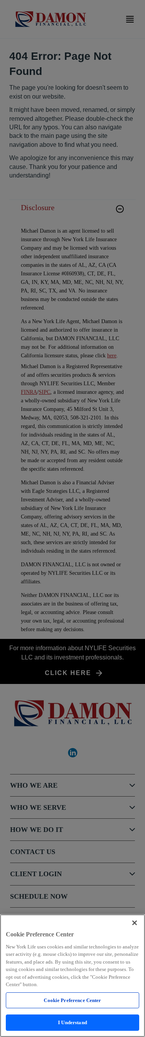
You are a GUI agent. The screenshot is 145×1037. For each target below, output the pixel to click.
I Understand (72, 1022)
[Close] (134, 922)
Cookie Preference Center (72, 1000)
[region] (72, 975)
